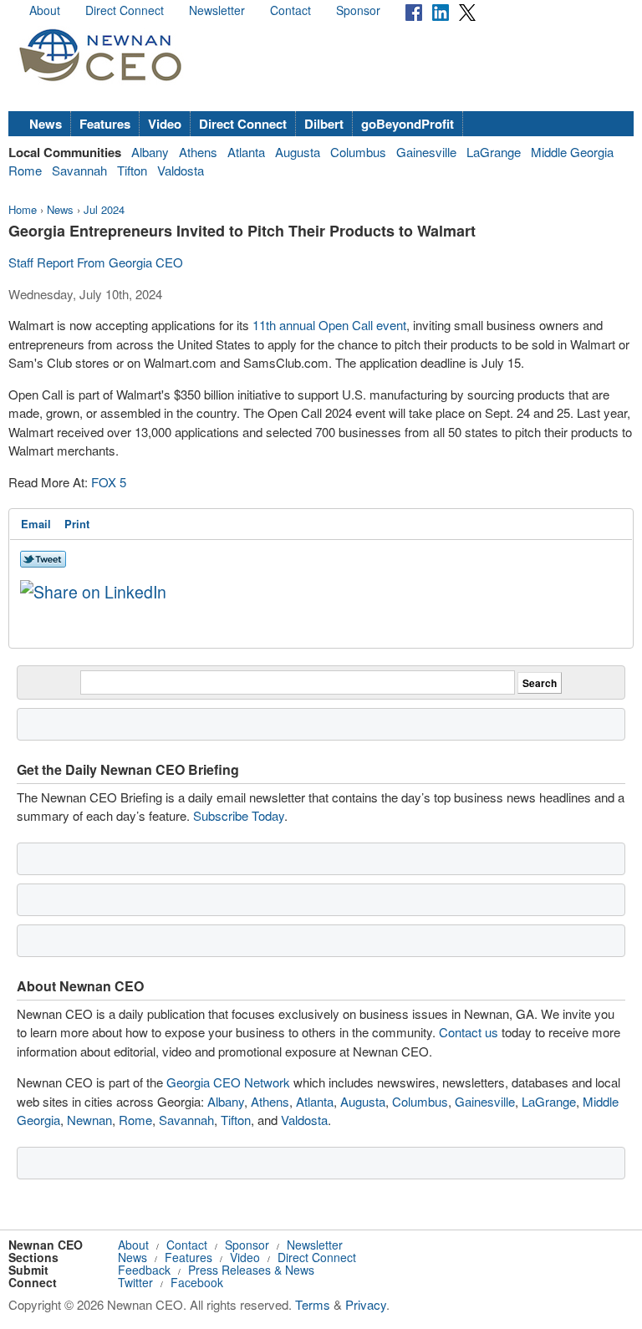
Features (104, 124)
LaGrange (493, 151)
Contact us (468, 1032)
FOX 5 (108, 482)
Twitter (135, 1282)
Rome (25, 170)
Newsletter (217, 10)
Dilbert (324, 124)
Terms (312, 1304)
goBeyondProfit (407, 124)
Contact (290, 10)
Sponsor (358, 10)
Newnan (89, 1119)
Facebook (197, 1282)
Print (76, 524)
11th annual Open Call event (329, 325)
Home (22, 209)
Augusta (297, 151)
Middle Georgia (572, 151)
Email (36, 524)
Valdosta (180, 170)
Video (164, 124)
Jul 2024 (104, 209)
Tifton (132, 170)
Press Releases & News (251, 1269)
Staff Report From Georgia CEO (95, 262)
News (45, 124)
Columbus (358, 151)
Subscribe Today (238, 815)
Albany (150, 151)
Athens (198, 151)
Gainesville (426, 151)
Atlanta (246, 151)
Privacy (365, 1304)
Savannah (79, 170)
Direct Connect (124, 10)
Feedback (144, 1269)
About (44, 10)
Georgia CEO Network (228, 1082)
